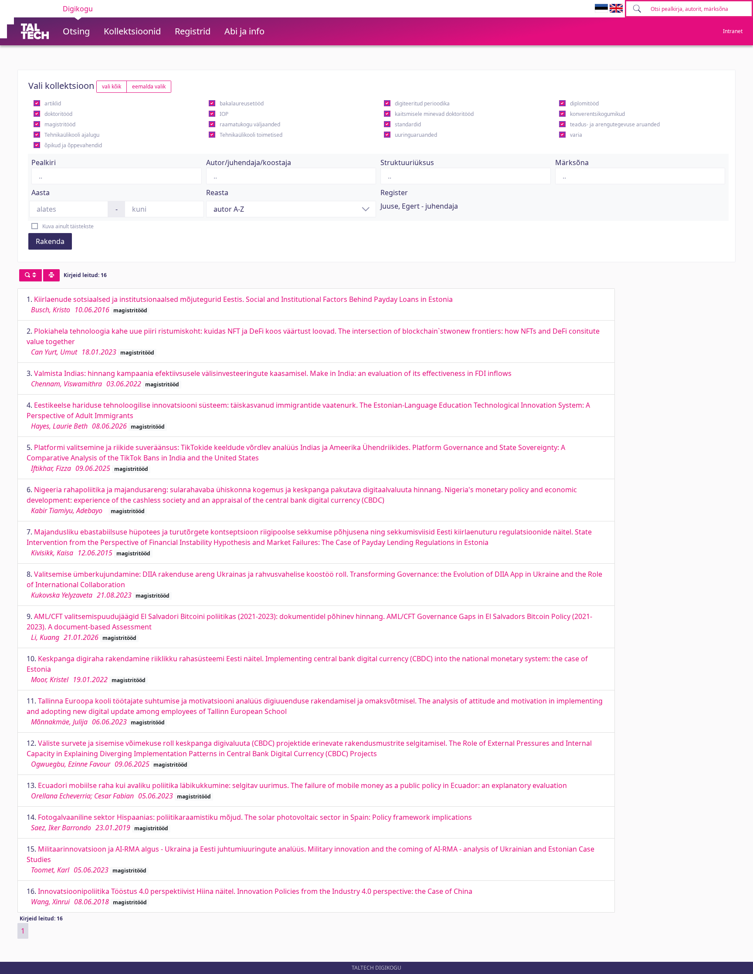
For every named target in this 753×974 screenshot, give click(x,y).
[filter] (30, 275)
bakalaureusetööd (242, 103)
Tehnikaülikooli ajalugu (71, 135)
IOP (224, 114)
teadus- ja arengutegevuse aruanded (615, 124)
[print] (51, 275)
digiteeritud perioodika (422, 103)
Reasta (217, 192)
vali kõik (111, 86)
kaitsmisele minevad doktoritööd (434, 114)
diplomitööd (584, 103)
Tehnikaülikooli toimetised (251, 135)
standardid (408, 124)
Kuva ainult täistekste (68, 226)
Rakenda (50, 241)
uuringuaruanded (416, 135)
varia (576, 135)
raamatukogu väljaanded (250, 124)
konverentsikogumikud (597, 114)
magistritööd (59, 124)
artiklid (52, 103)
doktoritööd (58, 114)
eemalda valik (149, 86)
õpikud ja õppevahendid (73, 145)
